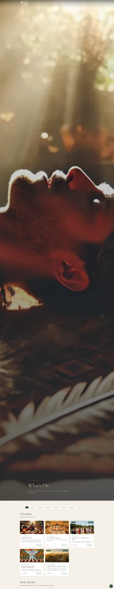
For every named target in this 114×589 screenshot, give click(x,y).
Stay (49, 2)
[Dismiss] (111, 578)
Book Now (39, 545)
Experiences (71, 507)
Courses (86, 507)
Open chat (99, 581)
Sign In (92, 2)
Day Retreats (56, 507)
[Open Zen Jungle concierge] (111, 586)
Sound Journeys (40, 507)
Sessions (64, 507)
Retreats (32, 507)
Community (62, 2)
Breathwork (48, 507)
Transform (55, 2)
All (26, 507)
